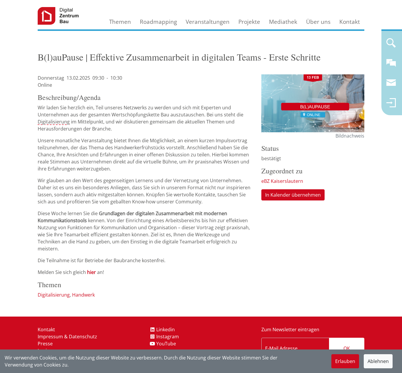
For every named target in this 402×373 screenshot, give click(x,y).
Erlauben (345, 361)
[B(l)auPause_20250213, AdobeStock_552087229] (312, 103)
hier (91, 272)
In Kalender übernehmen (293, 195)
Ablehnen (378, 361)
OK (346, 348)
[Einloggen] (391, 105)
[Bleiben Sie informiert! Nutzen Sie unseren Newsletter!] (391, 85)
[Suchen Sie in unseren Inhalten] (391, 45)
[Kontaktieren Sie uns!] (391, 65)
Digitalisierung (54, 121)
